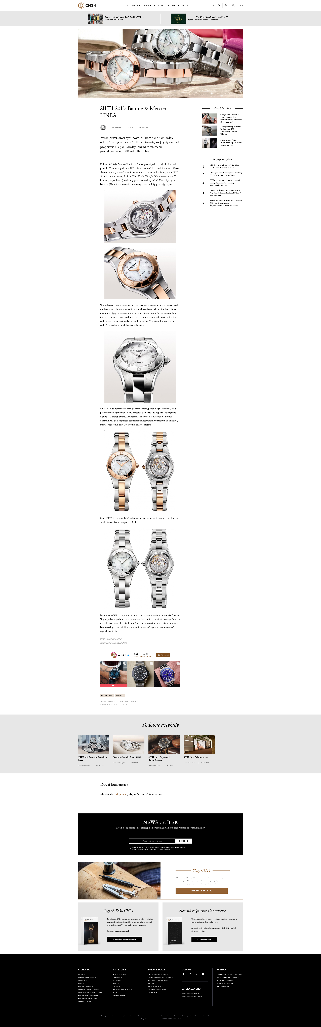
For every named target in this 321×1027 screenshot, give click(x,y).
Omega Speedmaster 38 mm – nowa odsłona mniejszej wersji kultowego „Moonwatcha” (231, 118)
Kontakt (81, 983)
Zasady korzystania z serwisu (88, 989)
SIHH (136, 142)
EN (241, 5)
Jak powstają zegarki (155, 986)
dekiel (155, 180)
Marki (174, 5)
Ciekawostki (117, 977)
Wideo (115, 992)
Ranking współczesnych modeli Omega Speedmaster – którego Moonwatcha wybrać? (225, 183)
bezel (114, 313)
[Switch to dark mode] (226, 5)
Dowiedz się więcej (164, 849)
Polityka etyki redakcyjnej (87, 998)
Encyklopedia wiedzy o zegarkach (160, 977)
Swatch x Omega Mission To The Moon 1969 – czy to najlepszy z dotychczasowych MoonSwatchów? (226, 203)
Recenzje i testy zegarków (122, 989)
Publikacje (117, 980)
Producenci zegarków (115, 701)
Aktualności (133, 5)
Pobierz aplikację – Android (192, 996)
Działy (146, 5)
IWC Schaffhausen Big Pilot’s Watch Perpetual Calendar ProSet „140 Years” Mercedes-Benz (225, 193)
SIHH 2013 (120, 695)
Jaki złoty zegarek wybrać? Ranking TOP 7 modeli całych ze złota (224, 166)
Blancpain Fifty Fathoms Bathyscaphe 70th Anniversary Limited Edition (230, 130)
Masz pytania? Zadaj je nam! (158, 974)
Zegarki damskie (119, 995)
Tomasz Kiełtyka (115, 127)
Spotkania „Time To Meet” (157, 989)
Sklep (185, 5)
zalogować (120, 794)
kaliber (127, 176)
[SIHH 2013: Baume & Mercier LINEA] (160, 63)
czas (170, 416)
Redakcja (81, 974)
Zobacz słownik (204, 939)
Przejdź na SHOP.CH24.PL (201, 891)
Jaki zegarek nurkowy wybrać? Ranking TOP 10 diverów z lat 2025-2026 (226, 174)
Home (102, 701)
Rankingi (116, 983)
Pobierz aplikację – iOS (190, 993)
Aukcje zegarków (119, 974)
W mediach (82, 980)
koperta (159, 412)
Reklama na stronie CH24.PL (88, 977)
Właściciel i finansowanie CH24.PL (90, 992)
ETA (134, 176)
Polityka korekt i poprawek (88, 995)
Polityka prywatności (86, 986)
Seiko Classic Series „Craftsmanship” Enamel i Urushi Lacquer (231, 142)
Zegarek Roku (153, 992)
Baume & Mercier (131, 701)
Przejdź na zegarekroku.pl (124, 939)
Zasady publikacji (84, 1001)
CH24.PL (87, 6)
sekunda (118, 180)
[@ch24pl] (113, 655)
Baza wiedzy (160, 5)
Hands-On (116, 986)
